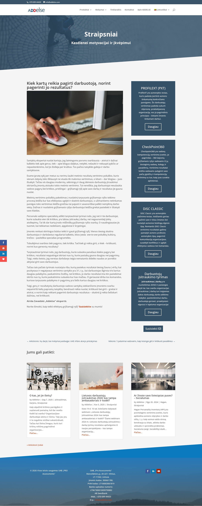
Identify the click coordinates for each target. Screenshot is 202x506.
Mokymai (99, 10)
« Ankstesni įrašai (35, 445)
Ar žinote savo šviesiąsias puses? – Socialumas (153, 397)
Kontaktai (129, 10)
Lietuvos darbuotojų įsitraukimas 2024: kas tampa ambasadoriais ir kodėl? (99, 398)
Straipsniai (42, 403)
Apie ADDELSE (144, 10)
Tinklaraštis (115, 10)
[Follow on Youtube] (159, 471)
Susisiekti (151, 329)
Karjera (33, 403)
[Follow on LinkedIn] (153, 471)
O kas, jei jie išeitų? (41, 395)
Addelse (36, 399)
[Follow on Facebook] (148, 471)
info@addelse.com (103, 500)
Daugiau (153, 127)
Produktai (84, 10)
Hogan (163, 402)
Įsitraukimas (60, 399)
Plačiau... (34, 433)
